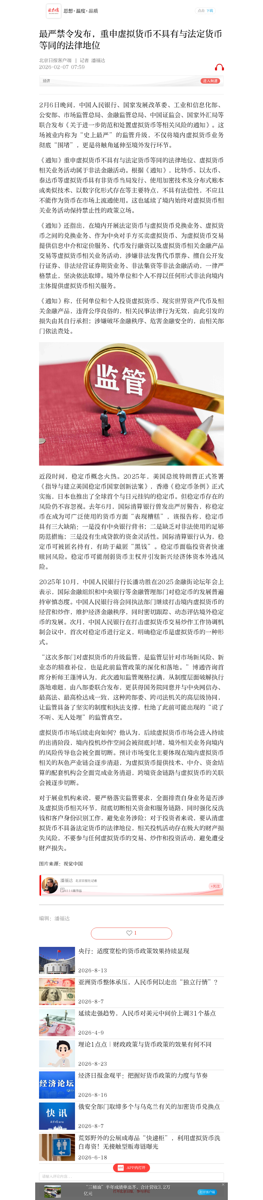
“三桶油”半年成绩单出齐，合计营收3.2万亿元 (127, 1190)
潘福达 (66, 880)
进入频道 (210, 81)
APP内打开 (136, 1168)
